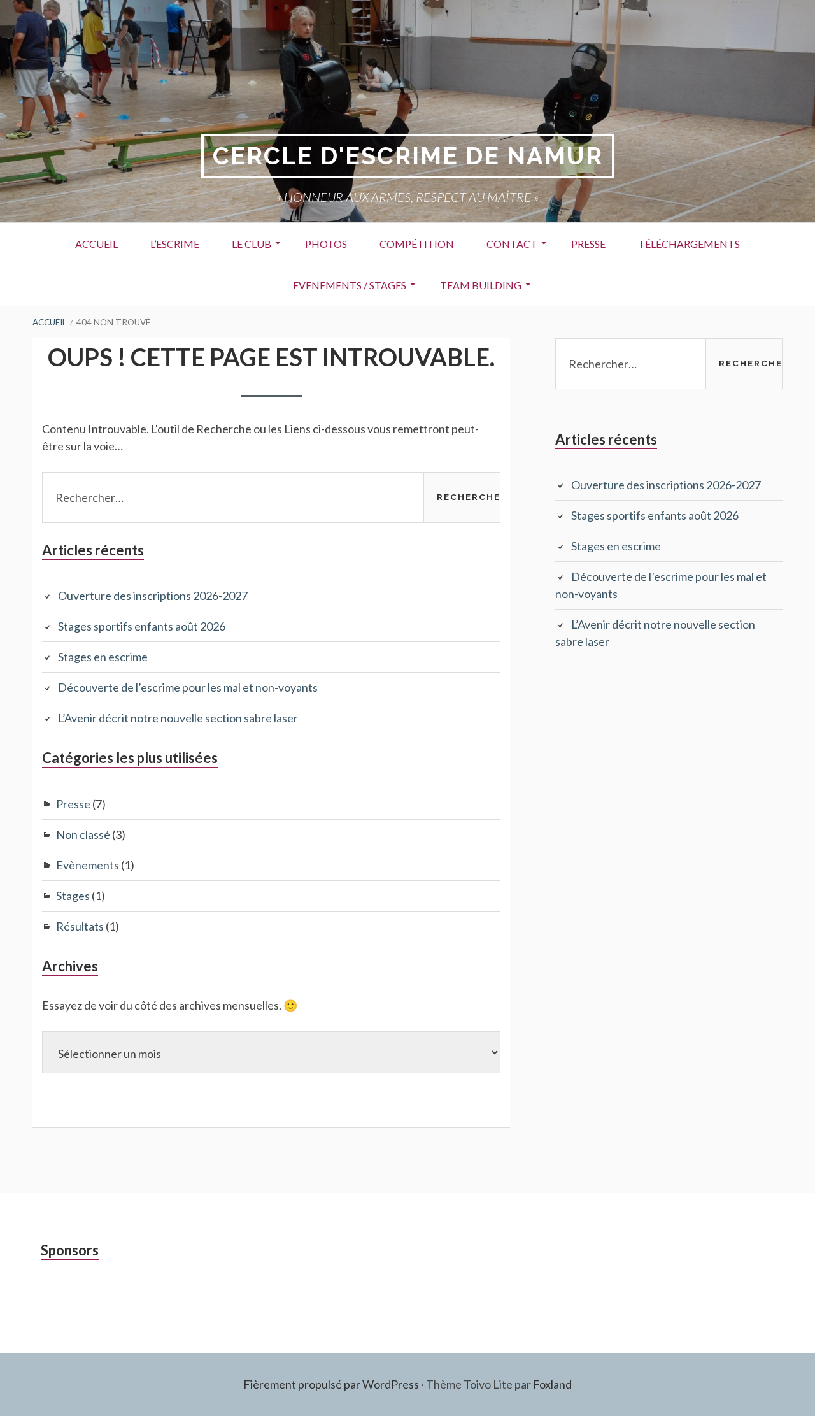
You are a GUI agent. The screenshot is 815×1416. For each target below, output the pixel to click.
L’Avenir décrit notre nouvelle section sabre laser (178, 718)
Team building (480, 285)
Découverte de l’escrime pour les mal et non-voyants (188, 687)
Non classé (83, 834)
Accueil (96, 244)
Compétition (416, 244)
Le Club (251, 244)
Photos (326, 244)
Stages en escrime (103, 657)
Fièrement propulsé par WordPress (331, 1384)
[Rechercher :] (271, 497)
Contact (511, 244)
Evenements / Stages (349, 285)
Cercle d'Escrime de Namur (408, 155)
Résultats (80, 926)
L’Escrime (174, 244)
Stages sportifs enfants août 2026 (141, 626)
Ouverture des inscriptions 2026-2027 (153, 596)
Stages (73, 896)
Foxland (552, 1384)
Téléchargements (689, 244)
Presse (588, 244)
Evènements (87, 865)
